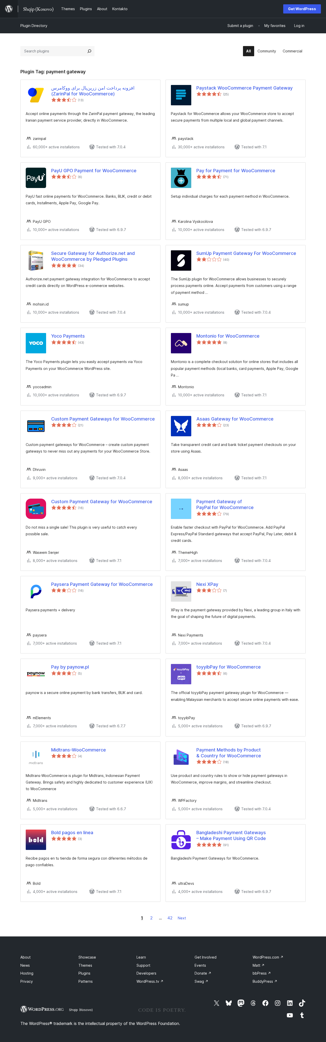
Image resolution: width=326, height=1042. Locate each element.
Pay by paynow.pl (70, 667)
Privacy (26, 981)
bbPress (262, 973)
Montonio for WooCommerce (228, 336)
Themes (85, 965)
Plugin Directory (33, 25)
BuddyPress (265, 981)
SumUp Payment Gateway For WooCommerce (246, 253)
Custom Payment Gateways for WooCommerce (103, 419)
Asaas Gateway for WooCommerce (235, 419)
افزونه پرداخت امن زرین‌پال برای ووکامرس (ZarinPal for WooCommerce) (92, 90)
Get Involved (205, 957)
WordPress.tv (150, 981)
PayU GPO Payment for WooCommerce (94, 170)
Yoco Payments (68, 336)
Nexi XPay (207, 584)
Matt (259, 965)
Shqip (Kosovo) (81, 1010)
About (25, 957)
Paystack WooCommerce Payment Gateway (244, 88)
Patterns (85, 981)
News (25, 965)
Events (200, 965)
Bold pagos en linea (72, 832)
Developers (146, 973)
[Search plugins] (89, 51)
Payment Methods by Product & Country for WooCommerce (228, 752)
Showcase (87, 957)
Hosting (26, 973)
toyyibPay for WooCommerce (228, 667)
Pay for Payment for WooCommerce (235, 170)
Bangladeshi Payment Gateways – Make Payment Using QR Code (231, 835)
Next (182, 918)
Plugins (84, 973)
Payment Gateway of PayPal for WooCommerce (225, 504)
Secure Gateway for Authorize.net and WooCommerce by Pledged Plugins (93, 256)
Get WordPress (302, 9)
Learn (141, 957)
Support (143, 965)
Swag (201, 981)
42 (169, 917)
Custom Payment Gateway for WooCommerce (101, 501)
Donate (203, 973)
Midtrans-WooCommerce (78, 749)
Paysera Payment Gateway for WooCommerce (102, 584)
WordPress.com (268, 957)
